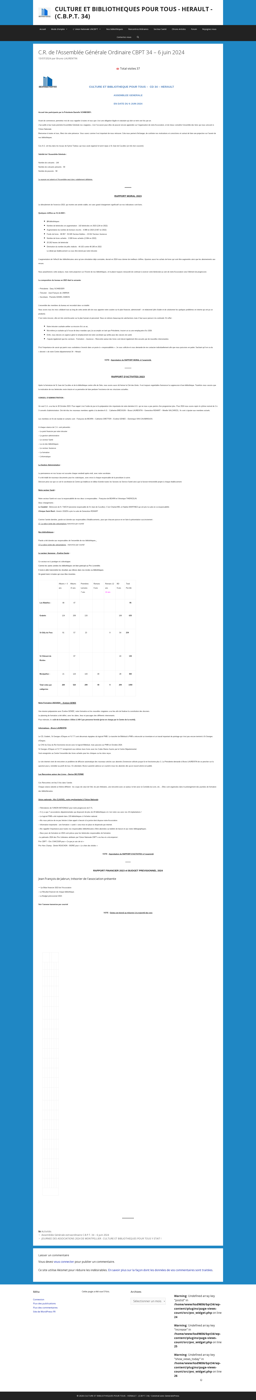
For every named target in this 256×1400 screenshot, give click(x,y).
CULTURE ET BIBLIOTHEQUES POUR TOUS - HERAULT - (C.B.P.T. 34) (133, 12)
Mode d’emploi (58, 29)
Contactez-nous (124, 37)
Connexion (38, 1299)
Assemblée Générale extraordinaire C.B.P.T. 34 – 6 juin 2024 (75, 1234)
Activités (46, 1231)
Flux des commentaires (45, 1307)
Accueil (43, 29)
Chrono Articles (179, 29)
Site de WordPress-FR (44, 1311)
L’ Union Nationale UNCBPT (85, 29)
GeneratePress (172, 1395)
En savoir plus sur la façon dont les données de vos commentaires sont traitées (160, 1270)
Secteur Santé (160, 29)
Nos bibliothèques (114, 29)
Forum (194, 29)
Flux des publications (44, 1303)
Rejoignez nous (209, 29)
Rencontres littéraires (138, 29)
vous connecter (64, 1262)
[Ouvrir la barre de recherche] (138, 37)
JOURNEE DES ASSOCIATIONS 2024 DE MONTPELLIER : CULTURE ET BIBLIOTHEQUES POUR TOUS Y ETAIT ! (101, 1238)
